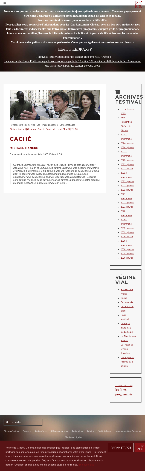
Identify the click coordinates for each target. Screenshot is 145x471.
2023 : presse (127, 160)
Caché (124, 298)
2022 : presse (127, 181)
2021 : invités (127, 207)
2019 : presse (127, 228)
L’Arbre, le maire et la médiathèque (127, 327)
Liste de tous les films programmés (123, 389)
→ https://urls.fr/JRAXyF (72, 49)
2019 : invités (127, 236)
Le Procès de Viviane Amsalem (127, 349)
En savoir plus (86, 464)
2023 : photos (127, 164)
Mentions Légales (73, 437)
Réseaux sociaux (59, 431)
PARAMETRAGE (121, 447)
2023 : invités (127, 168)
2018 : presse (127, 249)
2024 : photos (127, 147)
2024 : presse (127, 143)
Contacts (27, 431)
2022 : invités (127, 190)
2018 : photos (127, 253)
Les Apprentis (127, 357)
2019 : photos (127, 232)
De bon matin (127, 302)
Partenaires (77, 431)
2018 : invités (127, 258)
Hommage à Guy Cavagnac (128, 431)
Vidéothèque (104, 431)
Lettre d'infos (41, 431)
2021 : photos (127, 202)
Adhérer (91, 431)
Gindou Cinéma (11, 431)
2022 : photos (127, 185)
